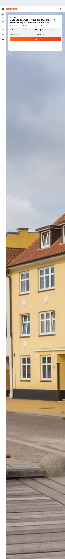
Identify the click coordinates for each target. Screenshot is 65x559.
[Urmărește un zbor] (3, 29)
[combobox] (34, 26)
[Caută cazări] (3, 17)
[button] (3, 9)
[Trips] (3, 34)
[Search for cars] (3, 21)
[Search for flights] (3, 14)
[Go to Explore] (3, 26)
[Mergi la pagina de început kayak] (11, 9)
